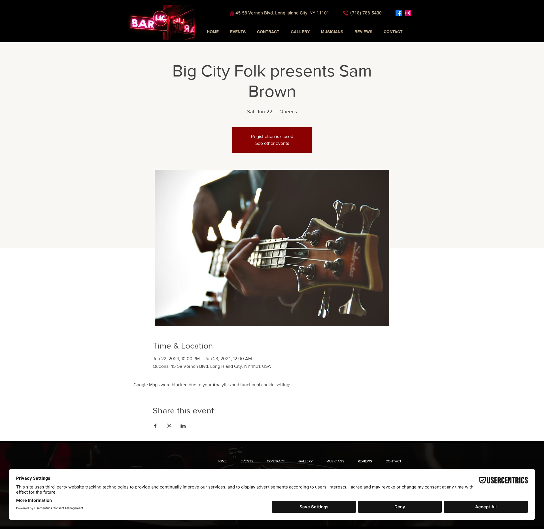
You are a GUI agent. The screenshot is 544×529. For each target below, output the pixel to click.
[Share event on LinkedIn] (183, 426)
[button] (237, 32)
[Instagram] (408, 13)
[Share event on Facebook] (155, 426)
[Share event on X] (169, 426)
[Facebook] (399, 13)
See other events (272, 143)
